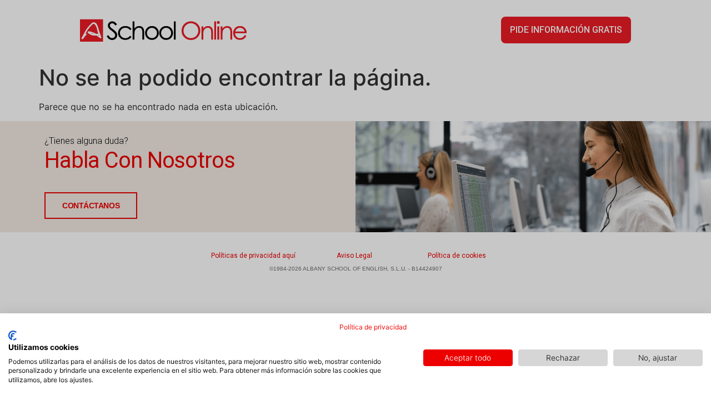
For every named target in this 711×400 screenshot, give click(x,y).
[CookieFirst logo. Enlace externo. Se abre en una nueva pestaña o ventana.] (12, 336)
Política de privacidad (373, 327)
